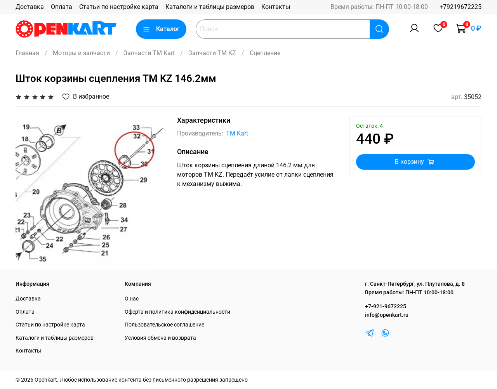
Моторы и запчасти (81, 53)
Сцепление (265, 53)
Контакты (275, 6)
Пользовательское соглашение (164, 324)
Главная (27, 53)
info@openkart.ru (386, 315)
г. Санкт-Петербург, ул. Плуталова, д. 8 (415, 284)
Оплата (61, 6)
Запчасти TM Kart (149, 53)
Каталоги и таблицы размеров (209, 6)
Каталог (168, 29)
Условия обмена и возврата (160, 338)
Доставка (30, 6)
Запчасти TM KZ (212, 53)
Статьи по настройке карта (118, 6)
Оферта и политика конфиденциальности (177, 312)
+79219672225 (460, 6)
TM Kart (237, 133)
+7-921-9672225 (385, 306)
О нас (132, 298)
